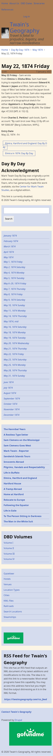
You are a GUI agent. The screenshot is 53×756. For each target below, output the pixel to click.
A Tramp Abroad (13, 489)
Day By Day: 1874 (20, 49)
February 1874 (11, 241)
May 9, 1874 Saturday (14, 299)
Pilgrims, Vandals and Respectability (24, 467)
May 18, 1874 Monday (15, 332)
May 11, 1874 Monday (15, 310)
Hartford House (12, 483)
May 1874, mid (11, 321)
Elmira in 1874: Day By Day (19, 153)
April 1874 (9, 252)
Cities (6, 595)
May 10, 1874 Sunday (14, 305)
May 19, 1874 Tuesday (15, 337)
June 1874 (9, 382)
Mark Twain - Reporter (16, 450)
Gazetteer (9, 573)
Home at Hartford (14, 494)
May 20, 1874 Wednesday (16, 343)
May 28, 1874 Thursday (15, 370)
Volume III (9, 553)
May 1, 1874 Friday (13, 261)
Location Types (12, 589)
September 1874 (12, 398)
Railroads (9, 606)
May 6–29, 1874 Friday (15, 283)
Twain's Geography (24, 27)
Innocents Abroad (14, 461)
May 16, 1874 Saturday (15, 326)
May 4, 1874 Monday (14, 272)
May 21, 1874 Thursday (15, 348)
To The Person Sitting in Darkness (22, 516)
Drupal (18, 720)
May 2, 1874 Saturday (14, 267)
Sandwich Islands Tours (17, 456)
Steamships (10, 617)
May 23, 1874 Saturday (15, 359)
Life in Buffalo (12, 472)
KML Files (9, 600)
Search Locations (13, 611)
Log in (26, 16)
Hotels (7, 578)
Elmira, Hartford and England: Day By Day (25, 145)
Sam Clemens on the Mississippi (22, 440)
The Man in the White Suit (18, 521)
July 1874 (8, 387)
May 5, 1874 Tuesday (14, 278)
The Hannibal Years (14, 429)
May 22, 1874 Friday (14, 354)
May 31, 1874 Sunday (14, 375)
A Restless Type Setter (16, 434)
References (7, 9)
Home (4, 3)
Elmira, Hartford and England (20, 478)
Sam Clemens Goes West (17, 445)
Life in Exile (10, 510)
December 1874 (11, 414)
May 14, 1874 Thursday (15, 316)
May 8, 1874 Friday (13, 294)
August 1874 (10, 393)
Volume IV (9, 559)
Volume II (9, 548)
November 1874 (12, 409)
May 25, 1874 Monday (15, 364)
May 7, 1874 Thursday (14, 288)
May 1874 (38, 49)
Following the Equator (16, 505)
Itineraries (39, 3)
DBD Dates (26, 3)
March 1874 (10, 246)
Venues (8, 584)
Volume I (8, 542)
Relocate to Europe (14, 499)
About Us (14, 3)
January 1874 (10, 235)
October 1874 (10, 403)
